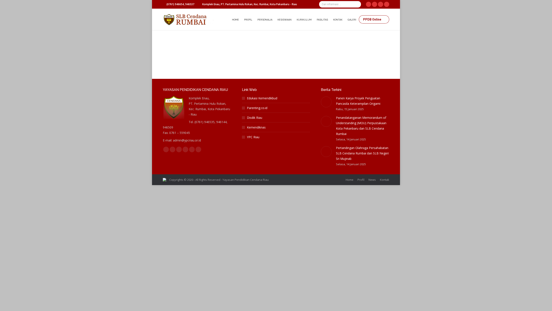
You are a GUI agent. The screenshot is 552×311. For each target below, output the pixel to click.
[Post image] (326, 102)
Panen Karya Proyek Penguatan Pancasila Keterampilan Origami (358, 101)
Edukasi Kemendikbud (262, 98)
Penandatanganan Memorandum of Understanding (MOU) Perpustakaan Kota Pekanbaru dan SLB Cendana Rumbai (361, 126)
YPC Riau (253, 137)
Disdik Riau (254, 118)
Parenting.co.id (257, 108)
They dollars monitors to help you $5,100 (206, 37)
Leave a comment (279, 45)
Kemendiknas (256, 127)
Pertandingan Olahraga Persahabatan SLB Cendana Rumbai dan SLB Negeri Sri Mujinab (362, 153)
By (221, 45)
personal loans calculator (184, 45)
